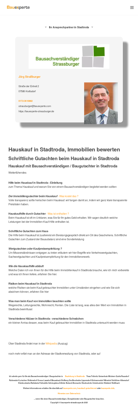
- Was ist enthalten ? (38, 213)
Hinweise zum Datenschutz (69, 393)
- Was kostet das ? (43, 196)
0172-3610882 (26, 100)
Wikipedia (52, 343)
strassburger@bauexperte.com (35, 106)
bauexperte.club (107, 388)
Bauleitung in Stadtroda (75, 376)
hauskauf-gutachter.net (86, 388)
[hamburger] (132, 7)
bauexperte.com (69, 388)
